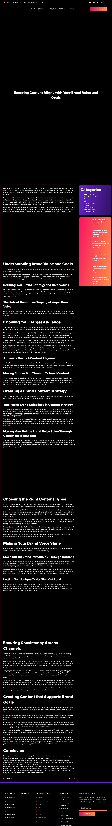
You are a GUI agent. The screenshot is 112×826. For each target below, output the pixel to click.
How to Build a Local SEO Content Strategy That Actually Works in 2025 (99, 221)
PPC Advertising (89, 203)
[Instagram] (93, 2)
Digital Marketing (89, 211)
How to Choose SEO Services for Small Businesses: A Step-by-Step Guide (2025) (100, 243)
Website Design (89, 195)
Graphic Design (89, 207)
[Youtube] (101, 2)
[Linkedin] (105, 2)
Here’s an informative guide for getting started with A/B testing (30, 367)
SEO (85, 201)
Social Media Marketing (91, 197)
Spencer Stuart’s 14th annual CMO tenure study (27, 569)
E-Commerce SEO (90, 209)
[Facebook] (90, 2)
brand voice (51, 277)
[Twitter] (97, 2)
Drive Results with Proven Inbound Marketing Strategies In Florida (100, 279)
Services (87, 199)
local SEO (87, 205)
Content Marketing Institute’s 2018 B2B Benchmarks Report (22, 730)
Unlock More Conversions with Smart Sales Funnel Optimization (99, 268)
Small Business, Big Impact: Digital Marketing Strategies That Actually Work (100, 232)
